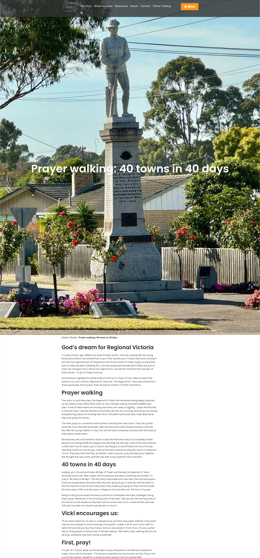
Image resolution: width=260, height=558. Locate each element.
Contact (145, 6)
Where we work (103, 6)
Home (65, 337)
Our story (86, 6)
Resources (121, 6)
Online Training (162, 6)
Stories (73, 337)
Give (191, 6)
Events (134, 6)
